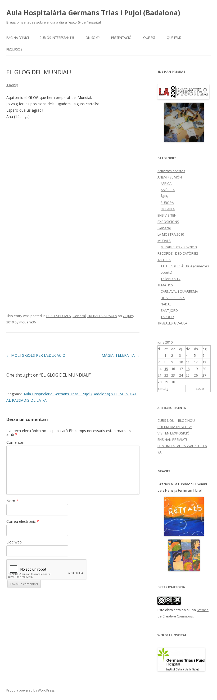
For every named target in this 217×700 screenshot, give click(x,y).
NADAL (166, 304)
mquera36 (27, 322)
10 (181, 362)
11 (187, 362)
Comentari (15, 442)
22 (166, 375)
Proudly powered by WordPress (30, 690)
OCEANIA (168, 209)
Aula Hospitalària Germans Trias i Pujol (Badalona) (93, 12)
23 (173, 375)
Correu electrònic (22, 521)
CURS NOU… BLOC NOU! (176, 420)
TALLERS (164, 259)
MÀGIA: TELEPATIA (120, 355)
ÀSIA (164, 196)
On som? (92, 37)
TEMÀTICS (165, 285)
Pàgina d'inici (17, 37)
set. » (200, 388)
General (79, 315)
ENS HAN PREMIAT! (172, 439)
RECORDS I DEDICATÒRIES (177, 253)
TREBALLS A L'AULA (102, 315)
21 (159, 375)
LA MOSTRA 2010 (170, 234)
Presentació (121, 37)
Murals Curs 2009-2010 (179, 247)
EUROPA (167, 202)
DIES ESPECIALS (58, 315)
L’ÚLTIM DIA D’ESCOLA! (174, 426)
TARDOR (167, 316)
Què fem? (174, 37)
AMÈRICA (168, 189)
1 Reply (12, 85)
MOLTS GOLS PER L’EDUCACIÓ (35, 355)
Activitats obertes (171, 170)
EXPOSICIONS (168, 221)
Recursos (14, 49)
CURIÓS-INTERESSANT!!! (56, 37)
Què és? (149, 37)
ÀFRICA (166, 183)
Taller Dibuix (170, 278)
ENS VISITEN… (168, 215)
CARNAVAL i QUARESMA (179, 291)
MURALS (164, 240)
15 (166, 368)
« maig (163, 388)
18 (187, 368)
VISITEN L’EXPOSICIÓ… (174, 433)
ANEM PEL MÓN (169, 177)
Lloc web (14, 542)
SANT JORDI (170, 310)
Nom (12, 500)
